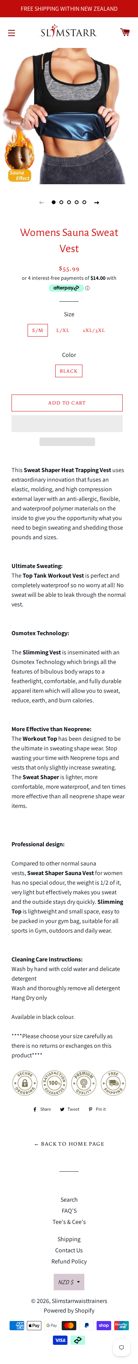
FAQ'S (69, 1211)
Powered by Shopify (69, 1310)
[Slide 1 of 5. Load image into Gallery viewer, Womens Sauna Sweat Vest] (54, 202)
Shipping (69, 1239)
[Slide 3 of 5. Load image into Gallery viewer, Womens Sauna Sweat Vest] (69, 202)
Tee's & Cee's (69, 1222)
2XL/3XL (94, 330)
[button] (67, 423)
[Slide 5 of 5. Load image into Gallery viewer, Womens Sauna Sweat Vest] (84, 202)
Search (69, 1200)
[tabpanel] (69, 115)
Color (69, 355)
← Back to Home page (69, 1143)
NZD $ (65, 1282)
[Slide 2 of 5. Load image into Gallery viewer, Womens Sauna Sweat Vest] (61, 202)
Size (69, 314)
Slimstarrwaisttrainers (79, 1301)
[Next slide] (96, 202)
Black (69, 371)
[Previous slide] (41, 202)
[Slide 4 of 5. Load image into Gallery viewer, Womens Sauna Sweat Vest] (76, 202)
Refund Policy (69, 1261)
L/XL (62, 330)
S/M (37, 330)
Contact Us (69, 1250)
